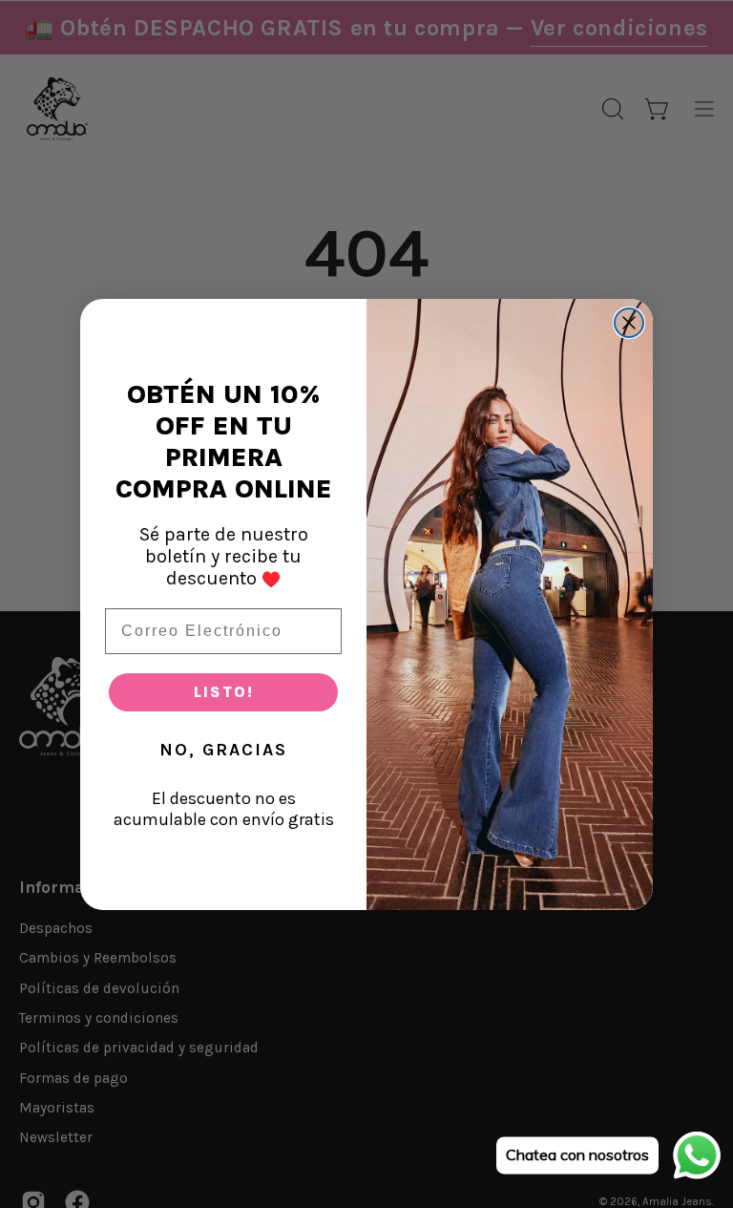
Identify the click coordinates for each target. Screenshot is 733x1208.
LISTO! (224, 692)
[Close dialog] (629, 322)
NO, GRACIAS (223, 749)
